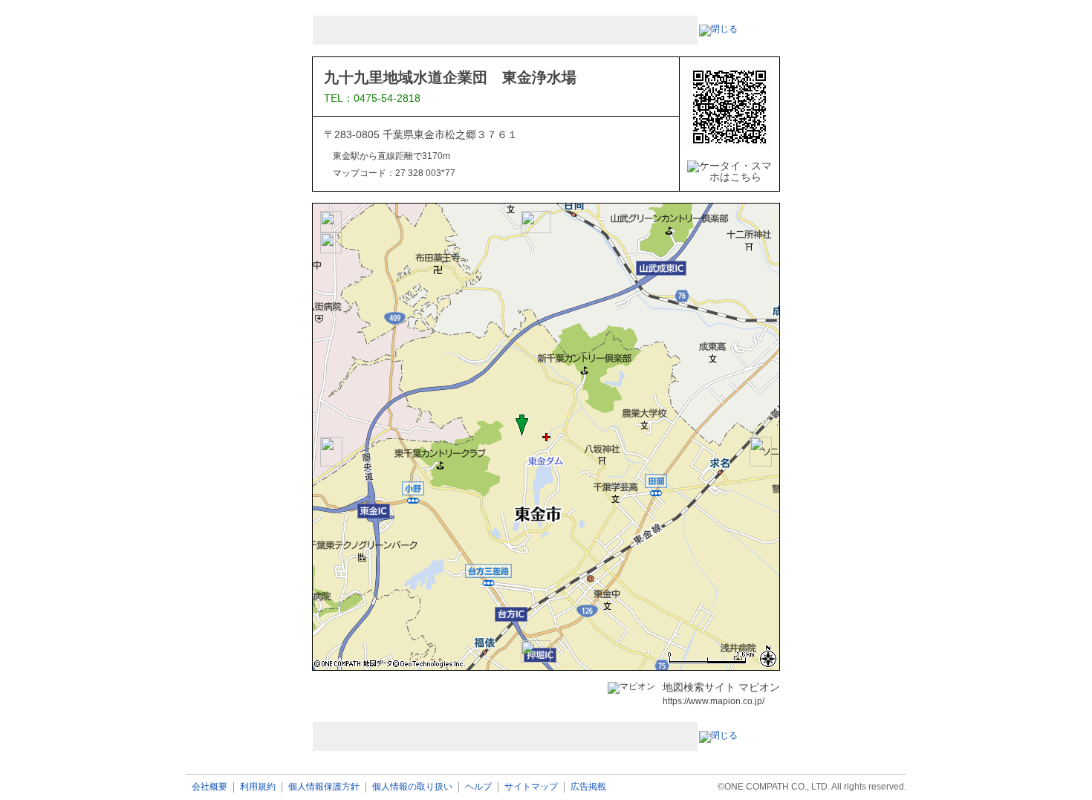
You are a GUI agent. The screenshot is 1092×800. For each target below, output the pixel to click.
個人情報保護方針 (324, 787)
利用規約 (258, 787)
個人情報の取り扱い (412, 787)
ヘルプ (478, 787)
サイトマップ (531, 787)
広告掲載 (588, 787)
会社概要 (209, 787)
